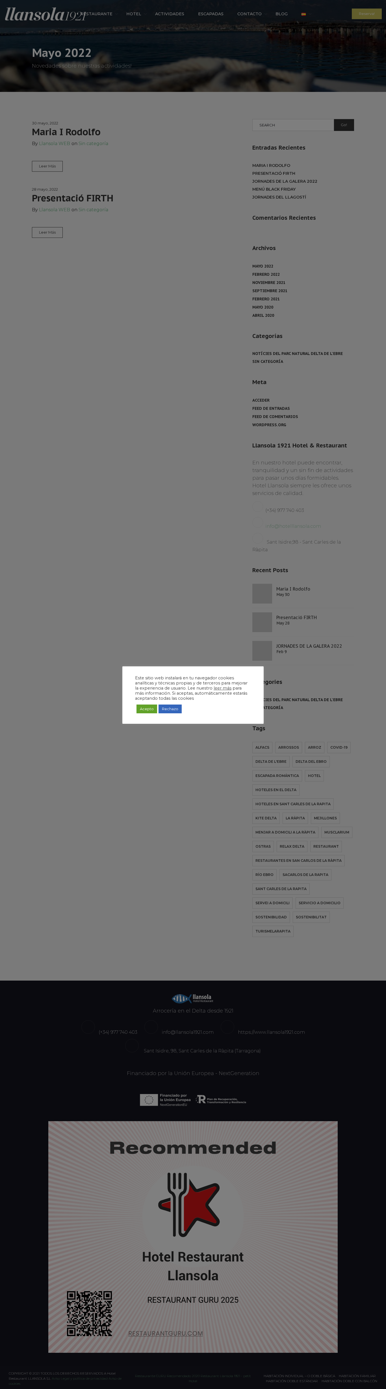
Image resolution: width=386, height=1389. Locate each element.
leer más (222, 688)
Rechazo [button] (170, 709)
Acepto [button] (147, 709)
